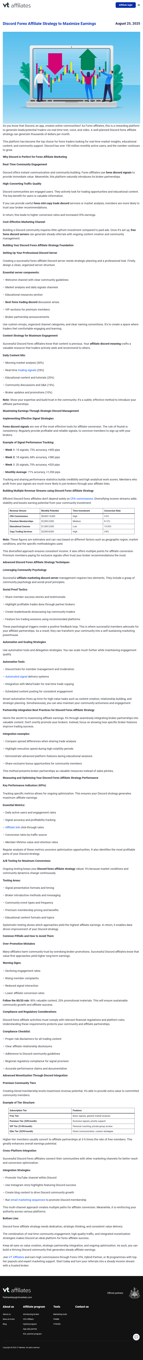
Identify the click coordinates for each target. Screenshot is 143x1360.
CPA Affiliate (28, 1319)
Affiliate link (12, 827)
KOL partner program (32, 1334)
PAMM (56, 1319)
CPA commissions (81, 498)
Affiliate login (125, 5)
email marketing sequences (28, 1200)
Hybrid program (30, 1324)
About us (7, 1314)
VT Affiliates (16, 1257)
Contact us (82, 1306)
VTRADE (57, 1324)
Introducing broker (31, 1314)
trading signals (27, 370)
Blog (5, 1324)
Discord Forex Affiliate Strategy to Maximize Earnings (49, 23)
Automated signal (16, 676)
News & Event (9, 1319)
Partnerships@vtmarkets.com (17, 1297)
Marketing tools (60, 1314)
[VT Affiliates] (17, 5)
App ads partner (30, 1329)
